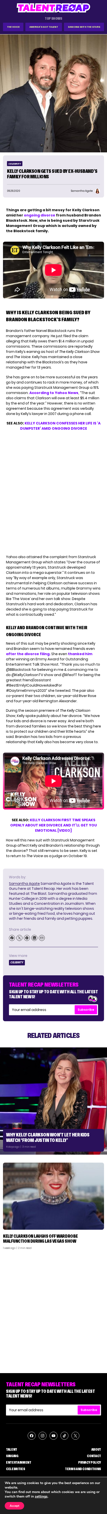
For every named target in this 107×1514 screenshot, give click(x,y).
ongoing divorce (39, 215)
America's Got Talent (43, 26)
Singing (12, 1456)
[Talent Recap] (53, 8)
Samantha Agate (24, 883)
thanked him (80, 653)
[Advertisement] (53, 1309)
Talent (11, 1449)
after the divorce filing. (28, 653)
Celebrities (15, 1469)
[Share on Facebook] (12, 938)
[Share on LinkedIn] (34, 938)
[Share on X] (19, 938)
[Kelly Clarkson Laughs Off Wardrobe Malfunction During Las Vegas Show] (53, 1196)
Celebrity (14, 163)
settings (41, 1496)
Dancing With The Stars (84, 26)
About (96, 1449)
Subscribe (86, 1010)
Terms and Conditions (83, 1469)
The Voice (13, 26)
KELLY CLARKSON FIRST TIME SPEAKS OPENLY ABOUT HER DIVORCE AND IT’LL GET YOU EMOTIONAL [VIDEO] (53, 825)
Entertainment (18, 1462)
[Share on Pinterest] (27, 938)
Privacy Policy (89, 1462)
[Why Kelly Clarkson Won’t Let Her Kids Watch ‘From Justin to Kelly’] (53, 1101)
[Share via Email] (42, 938)
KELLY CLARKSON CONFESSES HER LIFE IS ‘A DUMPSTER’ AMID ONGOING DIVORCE (60, 426)
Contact (94, 1456)
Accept (14, 1506)
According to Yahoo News (53, 392)
